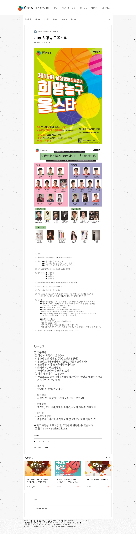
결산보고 (64, 19)
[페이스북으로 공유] (35, 441)
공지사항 (46, 19)
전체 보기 (108, 457)
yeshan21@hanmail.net (68, 527)
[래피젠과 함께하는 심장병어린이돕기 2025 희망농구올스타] (68, 468)
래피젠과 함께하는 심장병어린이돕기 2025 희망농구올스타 (67, 480)
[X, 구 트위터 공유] (39, 441)
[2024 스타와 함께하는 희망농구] (98, 468)
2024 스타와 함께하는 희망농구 (97, 480)
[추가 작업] (101, 32)
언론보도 (37, 19)
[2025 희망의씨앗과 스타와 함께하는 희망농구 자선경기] (38, 468)
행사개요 (73, 19)
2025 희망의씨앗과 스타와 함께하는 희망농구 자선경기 (37, 480)
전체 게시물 (28, 19)
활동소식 (55, 19)
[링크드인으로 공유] (44, 441)
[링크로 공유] (48, 441)
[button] (109, 19)
